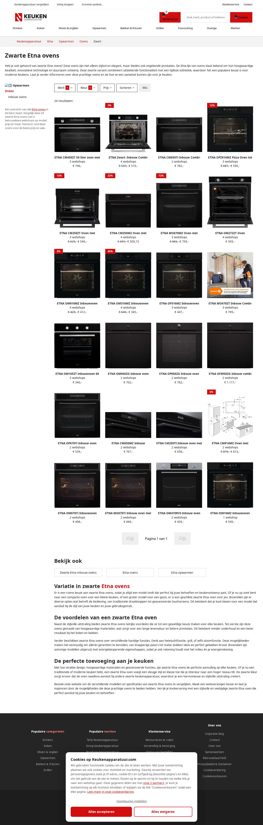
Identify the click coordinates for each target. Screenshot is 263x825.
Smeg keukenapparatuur (102, 746)
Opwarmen (99, 28)
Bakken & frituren (131, 28)
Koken (41, 28)
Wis (145, 88)
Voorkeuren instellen (132, 801)
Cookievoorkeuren (215, 776)
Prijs (106, 88)
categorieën (55, 731)
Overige (212, 28)
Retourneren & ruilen (159, 740)
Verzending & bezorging (159, 746)
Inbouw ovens (17, 97)
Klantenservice (230, 4)
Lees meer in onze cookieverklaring (110, 792)
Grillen (160, 28)
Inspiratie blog (214, 734)
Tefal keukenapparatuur (102, 740)
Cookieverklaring (215, 770)
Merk (63, 88)
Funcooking (185, 28)
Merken (235, 28)
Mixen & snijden (68, 28)
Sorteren (126, 88)
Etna (34, 109)
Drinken (17, 28)
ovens (41, 109)
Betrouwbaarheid (214, 758)
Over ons (214, 746)
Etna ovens (130, 572)
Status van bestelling (159, 752)
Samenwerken (214, 752)
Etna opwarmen (182, 572)
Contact (248, 4)
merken (110, 731)
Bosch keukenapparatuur (102, 752)
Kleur (86, 88)
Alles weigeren (163, 812)
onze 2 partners (153, 783)
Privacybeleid (206, 764)
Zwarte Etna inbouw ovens (78, 572)
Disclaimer (225, 764)
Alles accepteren (101, 812)
